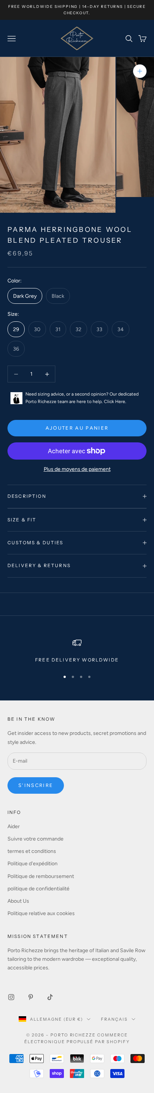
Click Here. (115, 401)
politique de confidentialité (38, 888)
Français (114, 1019)
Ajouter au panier (77, 428)
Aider (13, 826)
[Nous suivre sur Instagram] (11, 997)
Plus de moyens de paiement (77, 469)
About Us (18, 901)
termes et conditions (31, 851)
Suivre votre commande (35, 839)
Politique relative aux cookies (41, 913)
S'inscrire (35, 785)
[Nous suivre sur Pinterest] (30, 997)
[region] (77, 651)
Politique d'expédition (32, 863)
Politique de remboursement (40, 876)
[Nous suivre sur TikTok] (50, 997)
